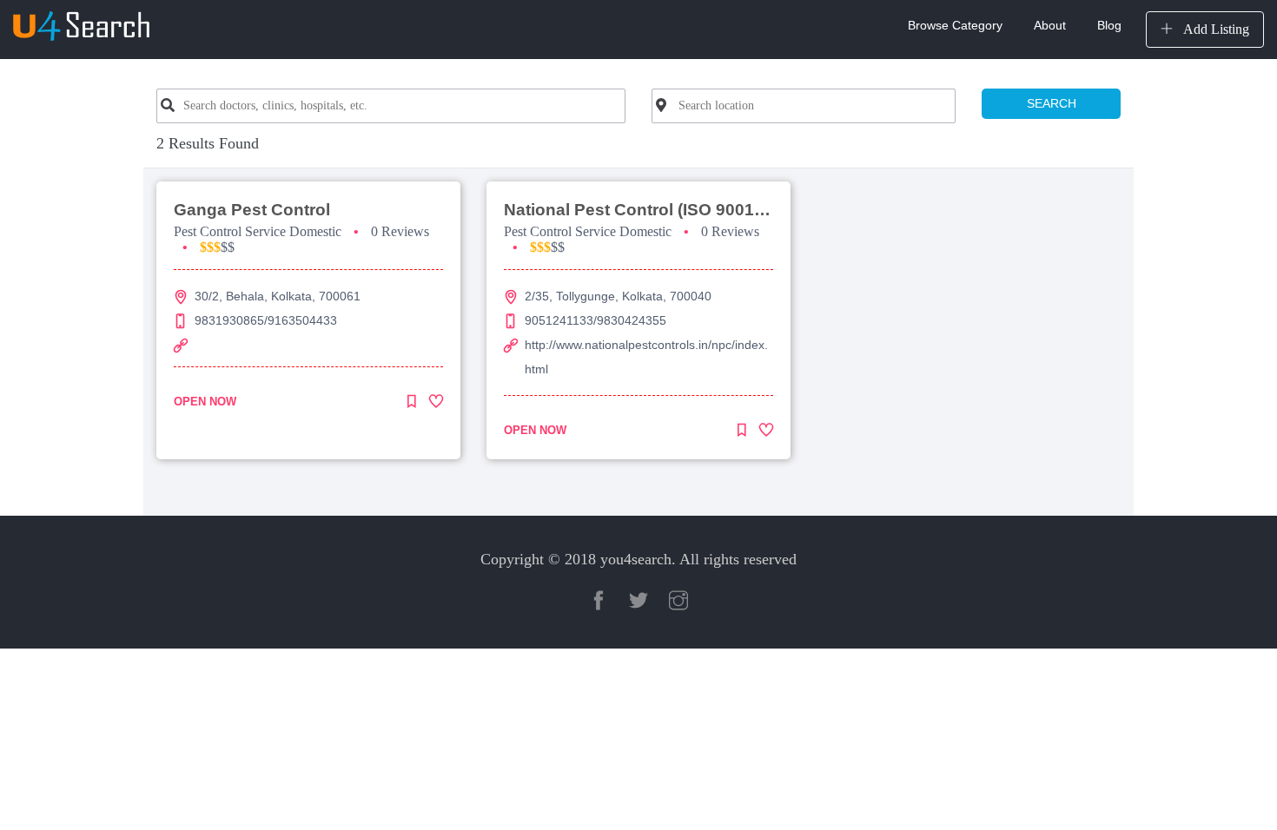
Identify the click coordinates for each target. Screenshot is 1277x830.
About (1050, 25)
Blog (1109, 25)
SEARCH (1051, 103)
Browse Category (955, 25)
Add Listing (1214, 29)
